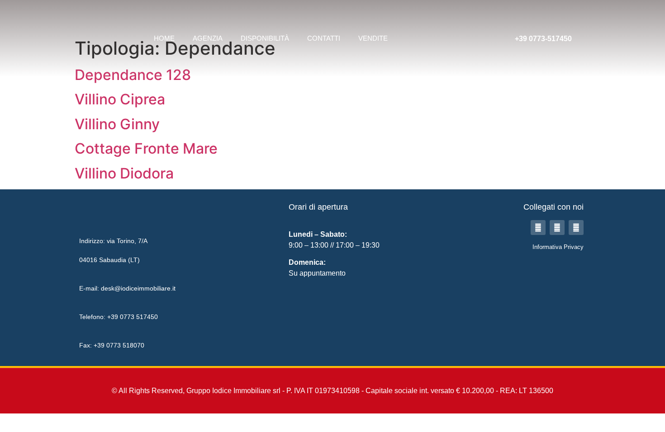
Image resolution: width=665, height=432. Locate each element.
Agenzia (208, 38)
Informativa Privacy (558, 247)
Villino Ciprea (120, 99)
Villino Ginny (117, 124)
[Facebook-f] (538, 227)
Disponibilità (265, 38)
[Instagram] (557, 227)
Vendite (373, 38)
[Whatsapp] (576, 227)
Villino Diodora (124, 173)
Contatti (323, 38)
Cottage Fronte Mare (146, 148)
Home (164, 38)
